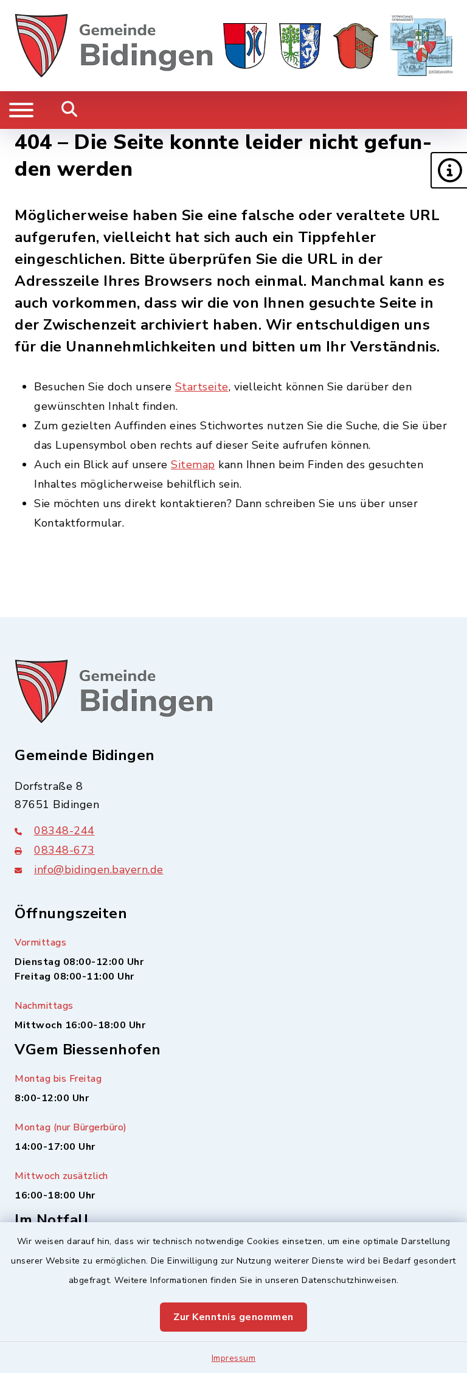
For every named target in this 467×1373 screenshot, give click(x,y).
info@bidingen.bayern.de (99, 869)
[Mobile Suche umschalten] (69, 110)
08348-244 (64, 830)
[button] (449, 170)
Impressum (234, 1358)
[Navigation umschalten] (21, 110)
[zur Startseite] (114, 45)
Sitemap (193, 464)
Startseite (202, 386)
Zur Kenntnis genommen (233, 1317)
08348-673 (64, 850)
